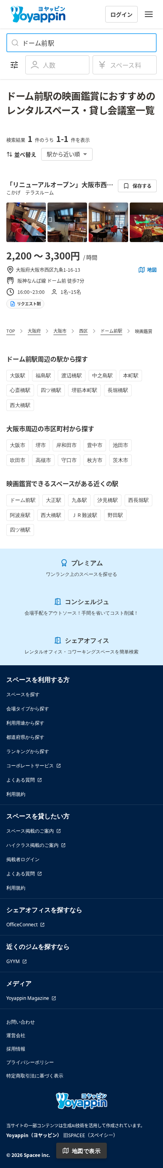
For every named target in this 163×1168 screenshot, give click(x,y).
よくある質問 (20, 779)
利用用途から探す (25, 722)
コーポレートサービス (30, 765)
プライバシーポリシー (30, 1062)
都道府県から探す (25, 737)
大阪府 (34, 330)
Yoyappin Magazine (27, 998)
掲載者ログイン (23, 859)
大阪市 (59, 330)
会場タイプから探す (27, 708)
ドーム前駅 (111, 330)
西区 (83, 330)
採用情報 (15, 1048)
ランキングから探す (27, 751)
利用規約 (15, 794)
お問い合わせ (20, 1021)
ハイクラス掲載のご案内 (32, 845)
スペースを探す (23, 694)
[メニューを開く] (149, 14)
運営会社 (15, 1035)
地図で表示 (86, 1151)
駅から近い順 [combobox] (63, 154)
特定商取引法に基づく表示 (34, 1075)
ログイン (121, 14)
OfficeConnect (22, 924)
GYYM (13, 961)
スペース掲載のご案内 (30, 830)
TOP (10, 330)
